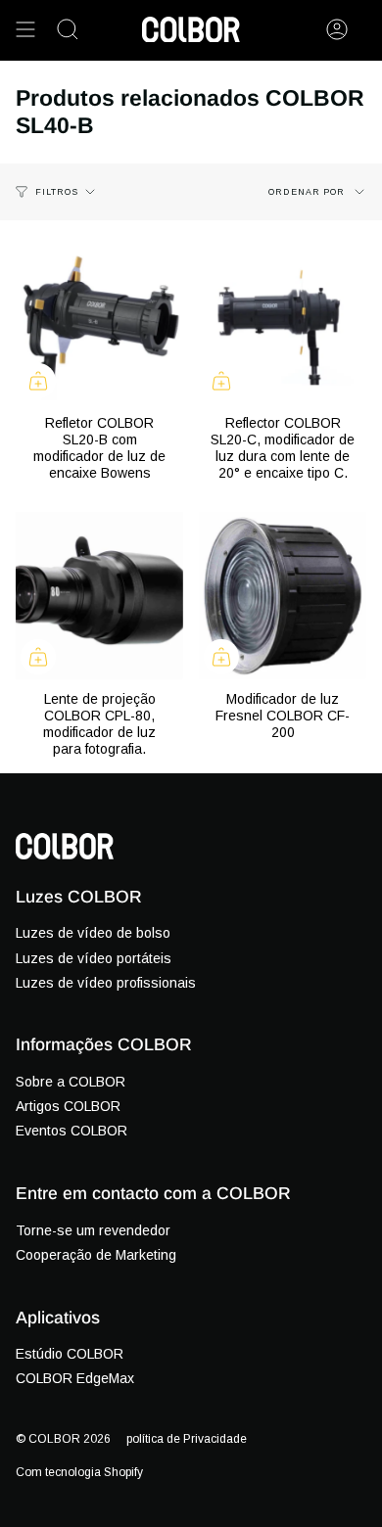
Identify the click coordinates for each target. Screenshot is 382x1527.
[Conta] (337, 29)
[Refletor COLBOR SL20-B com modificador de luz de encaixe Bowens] (99, 319)
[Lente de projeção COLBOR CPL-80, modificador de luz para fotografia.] (99, 595)
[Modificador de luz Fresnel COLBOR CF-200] (282, 595)
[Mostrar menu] (25, 29)
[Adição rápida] (38, 380)
